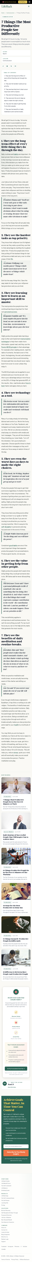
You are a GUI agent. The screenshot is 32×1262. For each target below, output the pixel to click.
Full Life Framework (6, 1185)
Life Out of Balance (6, 1217)
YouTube (25, 1246)
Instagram (10, 1246)
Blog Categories (5, 1234)
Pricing (3, 1205)
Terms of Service (5, 1259)
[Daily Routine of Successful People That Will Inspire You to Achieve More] (16, 821)
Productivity (7, 796)
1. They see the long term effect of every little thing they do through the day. (15, 78)
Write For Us (4, 1237)
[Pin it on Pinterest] (7, 66)
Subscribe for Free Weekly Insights (16, 1153)
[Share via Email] (15, 66)
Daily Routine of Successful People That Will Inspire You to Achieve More (15, 837)
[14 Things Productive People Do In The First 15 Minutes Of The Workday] (16, 856)
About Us (3, 1227)
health (16, 725)
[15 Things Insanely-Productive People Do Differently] (16, 924)
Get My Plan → (22, 2)
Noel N (4, 53)
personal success (11, 312)
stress (16, 752)
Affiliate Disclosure (24, 1259)
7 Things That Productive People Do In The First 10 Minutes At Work (13, 802)
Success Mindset (8, 831)
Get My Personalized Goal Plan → (16, 1068)
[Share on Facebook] (3, 66)
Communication (10, 13)
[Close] (29, 2)
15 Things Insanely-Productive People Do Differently (15, 940)
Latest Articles (5, 1232)
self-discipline (6, 527)
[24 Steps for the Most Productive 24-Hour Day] (16, 891)
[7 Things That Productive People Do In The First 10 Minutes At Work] (16, 785)
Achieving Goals (5, 1190)
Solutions (4, 1208)
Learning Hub (4, 1202)
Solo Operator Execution (7, 1222)
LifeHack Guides (5, 1181)
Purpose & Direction (6, 1215)
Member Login (4, 1239)
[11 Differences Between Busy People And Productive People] (16, 957)
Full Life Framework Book (7, 1198)
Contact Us (4, 1230)
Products (4, 1193)
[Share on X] (11, 66)
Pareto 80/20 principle (9, 347)
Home (2, 13)
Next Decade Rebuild (6, 1220)
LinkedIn (3, 1249)
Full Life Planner (5, 1200)
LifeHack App (4, 1195)
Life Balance (4, 1188)
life (12, 259)
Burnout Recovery (5, 1210)
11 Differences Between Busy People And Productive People (15, 973)
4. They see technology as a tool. (14, 95)
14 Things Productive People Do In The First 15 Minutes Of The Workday (16, 872)
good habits (13, 545)
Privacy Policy (14, 1259)
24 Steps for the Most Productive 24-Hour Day (13, 907)
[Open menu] (29, 6)
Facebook (3, 1246)
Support (3, 1241)
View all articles (12, 1087)
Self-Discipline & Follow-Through (9, 1212)
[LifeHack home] (6, 6)
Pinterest (17, 1246)
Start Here (5, 1179)
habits (16, 154)
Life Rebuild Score (5, 1183)
